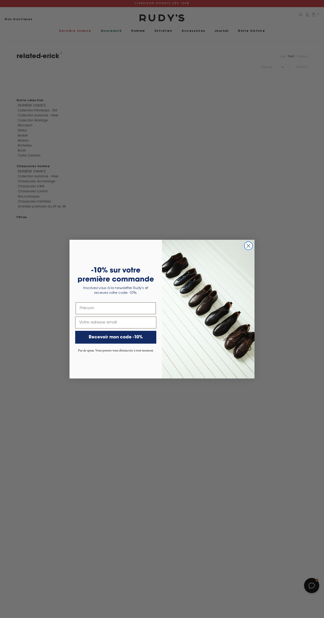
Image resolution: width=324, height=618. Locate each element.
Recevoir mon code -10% (116, 337)
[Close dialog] (248, 246)
